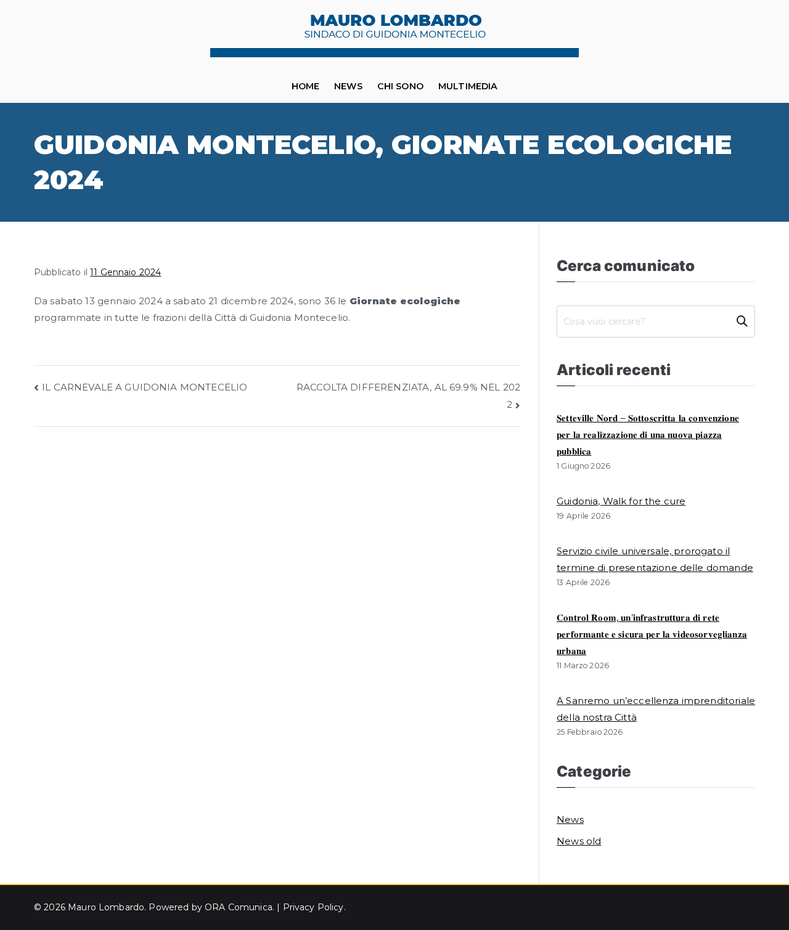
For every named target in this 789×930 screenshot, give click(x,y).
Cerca (741, 321)
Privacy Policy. (314, 907)
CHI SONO (400, 86)
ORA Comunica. (241, 907)
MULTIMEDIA (468, 86)
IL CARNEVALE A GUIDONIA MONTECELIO (144, 387)
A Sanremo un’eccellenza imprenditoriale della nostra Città (656, 709)
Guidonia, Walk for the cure (621, 501)
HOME (306, 86)
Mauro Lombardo (106, 907)
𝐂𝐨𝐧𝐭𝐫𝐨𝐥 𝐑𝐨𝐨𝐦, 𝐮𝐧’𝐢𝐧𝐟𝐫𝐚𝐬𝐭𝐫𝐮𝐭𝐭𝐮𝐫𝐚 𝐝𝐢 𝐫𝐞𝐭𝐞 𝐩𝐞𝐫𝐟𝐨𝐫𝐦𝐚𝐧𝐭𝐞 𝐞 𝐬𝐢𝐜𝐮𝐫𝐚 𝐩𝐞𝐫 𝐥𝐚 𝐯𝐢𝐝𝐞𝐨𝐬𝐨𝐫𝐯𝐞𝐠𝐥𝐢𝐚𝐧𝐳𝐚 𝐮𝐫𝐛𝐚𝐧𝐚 (652, 634)
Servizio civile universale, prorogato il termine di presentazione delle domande (655, 559)
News (348, 86)
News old (579, 841)
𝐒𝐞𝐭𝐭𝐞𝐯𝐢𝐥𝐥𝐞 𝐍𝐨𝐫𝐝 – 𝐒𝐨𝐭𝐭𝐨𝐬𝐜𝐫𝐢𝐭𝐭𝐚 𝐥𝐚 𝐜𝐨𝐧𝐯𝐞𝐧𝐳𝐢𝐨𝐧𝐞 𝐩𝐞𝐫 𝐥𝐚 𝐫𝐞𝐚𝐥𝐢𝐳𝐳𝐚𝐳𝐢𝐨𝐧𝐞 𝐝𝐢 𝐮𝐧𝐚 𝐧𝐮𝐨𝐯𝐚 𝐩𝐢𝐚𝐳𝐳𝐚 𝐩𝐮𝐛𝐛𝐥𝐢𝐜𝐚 (648, 434)
